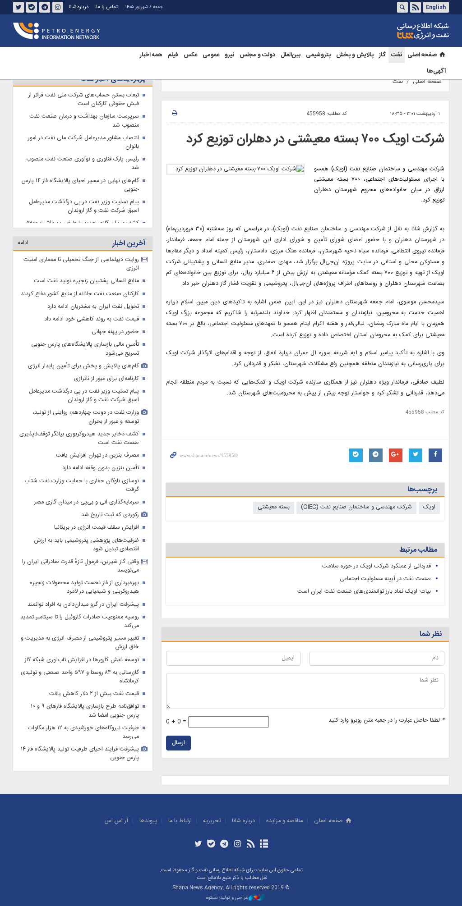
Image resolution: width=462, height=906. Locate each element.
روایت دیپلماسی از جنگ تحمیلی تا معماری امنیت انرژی (81, 264)
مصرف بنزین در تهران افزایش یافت (97, 455)
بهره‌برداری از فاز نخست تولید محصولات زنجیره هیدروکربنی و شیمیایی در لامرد (84, 587)
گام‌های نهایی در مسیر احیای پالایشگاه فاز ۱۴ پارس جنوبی (80, 185)
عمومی (211, 55)
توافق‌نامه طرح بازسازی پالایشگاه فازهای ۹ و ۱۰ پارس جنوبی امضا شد (85, 710)
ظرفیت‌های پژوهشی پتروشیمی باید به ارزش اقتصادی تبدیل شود (86, 545)
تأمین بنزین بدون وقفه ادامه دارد (100, 468)
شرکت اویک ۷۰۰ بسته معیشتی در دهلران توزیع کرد (315, 139)
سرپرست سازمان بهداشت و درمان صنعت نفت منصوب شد (84, 120)
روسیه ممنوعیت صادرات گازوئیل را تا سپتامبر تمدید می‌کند (79, 621)
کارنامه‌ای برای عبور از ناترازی (106, 379)
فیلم (173, 55)
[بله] (211, 844)
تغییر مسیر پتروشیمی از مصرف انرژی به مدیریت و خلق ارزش (80, 642)
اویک (429, 507)
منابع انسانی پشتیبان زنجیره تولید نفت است (86, 281)
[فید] (250, 844)
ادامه (23, 243)
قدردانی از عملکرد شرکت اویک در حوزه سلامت (376, 566)
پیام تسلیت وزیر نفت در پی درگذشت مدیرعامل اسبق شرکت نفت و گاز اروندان (84, 206)
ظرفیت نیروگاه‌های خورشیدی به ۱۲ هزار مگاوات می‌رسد (83, 732)
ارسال (178, 743)
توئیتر (18, 7)
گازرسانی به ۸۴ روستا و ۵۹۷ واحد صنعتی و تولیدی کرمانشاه (80, 677)
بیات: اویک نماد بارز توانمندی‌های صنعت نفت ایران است (364, 591)
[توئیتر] (197, 844)
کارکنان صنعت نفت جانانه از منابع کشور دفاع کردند (80, 294)
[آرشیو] (263, 844)
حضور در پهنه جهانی (115, 332)
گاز (382, 55)
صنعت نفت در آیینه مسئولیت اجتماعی (385, 579)
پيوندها (148, 821)
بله (31, 7)
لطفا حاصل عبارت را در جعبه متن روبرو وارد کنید (386, 720)
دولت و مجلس (257, 55)
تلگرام (44, 7)
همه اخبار (151, 55)
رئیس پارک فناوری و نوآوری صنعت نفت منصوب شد (82, 163)
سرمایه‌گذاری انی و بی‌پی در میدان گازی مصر (86, 502)
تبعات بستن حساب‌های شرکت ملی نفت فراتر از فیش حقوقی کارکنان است (83, 99)
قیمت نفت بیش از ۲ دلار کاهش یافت (94, 694)
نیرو (229, 55)
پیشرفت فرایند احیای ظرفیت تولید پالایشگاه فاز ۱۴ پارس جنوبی (80, 753)
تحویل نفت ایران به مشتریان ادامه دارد (93, 306)
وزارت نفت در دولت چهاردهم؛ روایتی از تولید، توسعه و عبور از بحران (85, 417)
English (436, 7)
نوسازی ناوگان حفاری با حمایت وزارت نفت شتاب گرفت (81, 485)
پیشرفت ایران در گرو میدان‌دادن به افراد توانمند (83, 604)
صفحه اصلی (422, 55)
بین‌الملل (290, 55)
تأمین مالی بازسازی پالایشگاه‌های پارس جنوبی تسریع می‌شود (85, 348)
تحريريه (212, 821)
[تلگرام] (224, 844)
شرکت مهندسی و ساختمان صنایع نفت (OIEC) (356, 507)
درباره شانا (78, 7)
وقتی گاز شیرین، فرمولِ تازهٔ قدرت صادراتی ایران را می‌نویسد (80, 566)
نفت (396, 55)
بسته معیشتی (274, 507)
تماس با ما (107, 7)
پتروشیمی (318, 55)
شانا (392, 31)
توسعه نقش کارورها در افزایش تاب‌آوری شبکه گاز (82, 660)
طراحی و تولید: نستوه (227, 898)
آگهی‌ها (436, 71)
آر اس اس (116, 821)
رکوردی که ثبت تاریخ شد (110, 515)
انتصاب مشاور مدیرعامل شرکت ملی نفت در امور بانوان (83, 142)
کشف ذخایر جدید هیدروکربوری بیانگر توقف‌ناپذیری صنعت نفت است (79, 438)
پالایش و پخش (355, 55)
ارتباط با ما (180, 821)
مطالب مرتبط (418, 550)
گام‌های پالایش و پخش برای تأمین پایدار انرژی (83, 366)
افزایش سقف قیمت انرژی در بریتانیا (96, 527)
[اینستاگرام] (237, 844)
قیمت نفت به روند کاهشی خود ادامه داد (91, 319)
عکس (190, 55)
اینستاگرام (57, 7)
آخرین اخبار (128, 244)
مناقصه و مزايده (284, 821)
